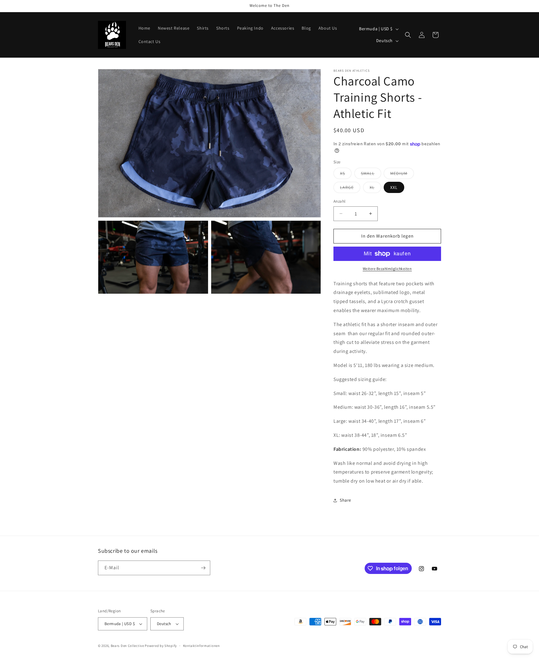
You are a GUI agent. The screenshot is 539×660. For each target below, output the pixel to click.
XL (375, 188)
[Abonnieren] (203, 568)
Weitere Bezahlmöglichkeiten (387, 268)
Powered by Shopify (161, 645)
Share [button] (345, 500)
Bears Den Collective (127, 645)
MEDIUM (402, 174)
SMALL (371, 174)
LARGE (350, 188)
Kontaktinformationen (201, 645)
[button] (408, 35)
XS (346, 174)
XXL (394, 187)
